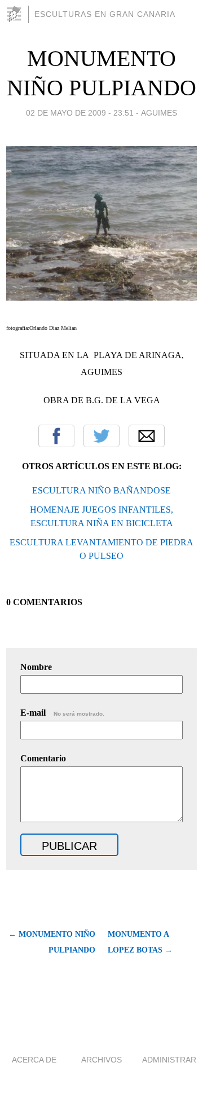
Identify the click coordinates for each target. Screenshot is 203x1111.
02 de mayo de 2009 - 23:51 (80, 112)
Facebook (56, 436)
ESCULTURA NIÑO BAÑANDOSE (101, 490)
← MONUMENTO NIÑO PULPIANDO (51, 942)
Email (147, 436)
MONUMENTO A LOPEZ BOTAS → (140, 942)
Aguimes (159, 112)
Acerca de (34, 1059)
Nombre (36, 667)
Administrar (169, 1059)
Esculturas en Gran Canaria (104, 14)
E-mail (62, 712)
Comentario (43, 758)
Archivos (101, 1059)
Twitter (101, 436)
